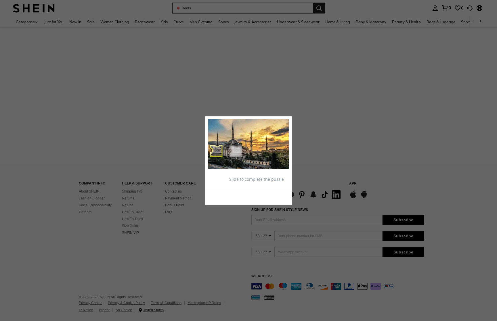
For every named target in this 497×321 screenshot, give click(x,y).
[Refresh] (222, 197)
